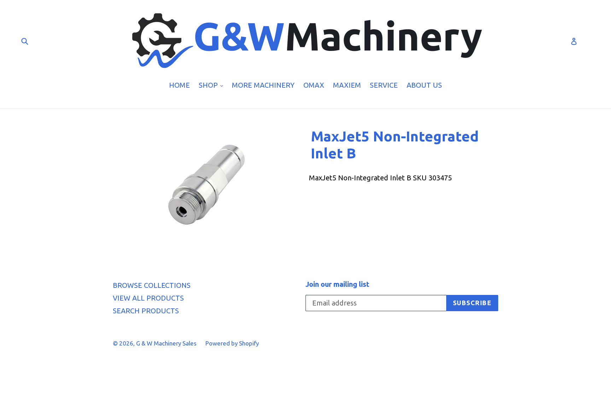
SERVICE (384, 85)
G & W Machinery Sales (166, 343)
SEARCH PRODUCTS (146, 311)
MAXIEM (347, 85)
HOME (179, 85)
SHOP (213, 85)
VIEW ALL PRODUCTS (148, 298)
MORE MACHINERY (263, 85)
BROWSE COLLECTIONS (152, 285)
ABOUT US (424, 85)
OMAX (313, 85)
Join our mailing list (337, 284)
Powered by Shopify (232, 343)
